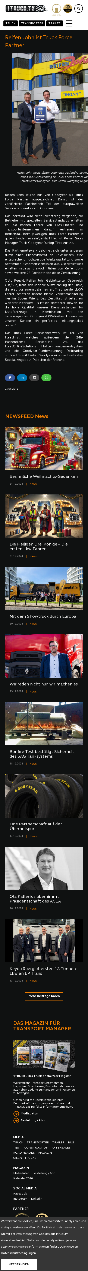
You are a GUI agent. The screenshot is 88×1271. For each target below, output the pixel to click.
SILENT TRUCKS (25, 1158)
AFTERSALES (61, 1147)
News (33, 484)
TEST (17, 1147)
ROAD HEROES (24, 1152)
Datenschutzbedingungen (18, 1253)
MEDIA (18, 1137)
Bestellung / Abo (33, 1120)
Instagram (20, 1198)
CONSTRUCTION (36, 1147)
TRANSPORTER (32, 23)
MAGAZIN (45, 1152)
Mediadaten (29, 1113)
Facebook (20, 1193)
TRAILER (54, 23)
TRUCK (11, 23)
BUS (71, 1142)
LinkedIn (36, 1198)
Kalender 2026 (23, 1178)
